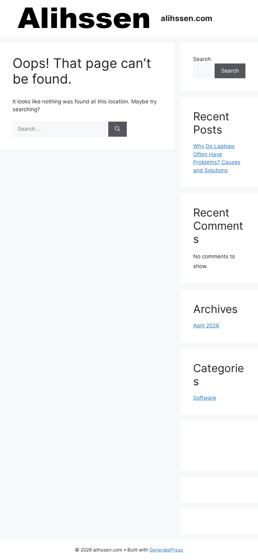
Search (202, 59)
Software (204, 398)
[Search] (117, 129)
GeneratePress (166, 550)
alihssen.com (186, 18)
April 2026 (206, 325)
